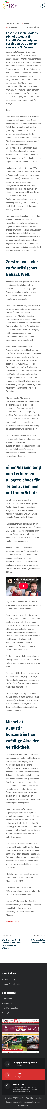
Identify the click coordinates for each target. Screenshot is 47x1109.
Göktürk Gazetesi (11, 1008)
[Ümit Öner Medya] (10, 5)
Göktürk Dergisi (10, 979)
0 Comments (14, 27)
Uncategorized (32, 27)
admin (27, 24)
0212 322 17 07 (19, 1073)
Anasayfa (8, 999)
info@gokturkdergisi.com (25, 1062)
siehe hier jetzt (12, 921)
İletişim (7, 1012)
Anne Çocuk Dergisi (12, 984)
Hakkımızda (8, 1003)
